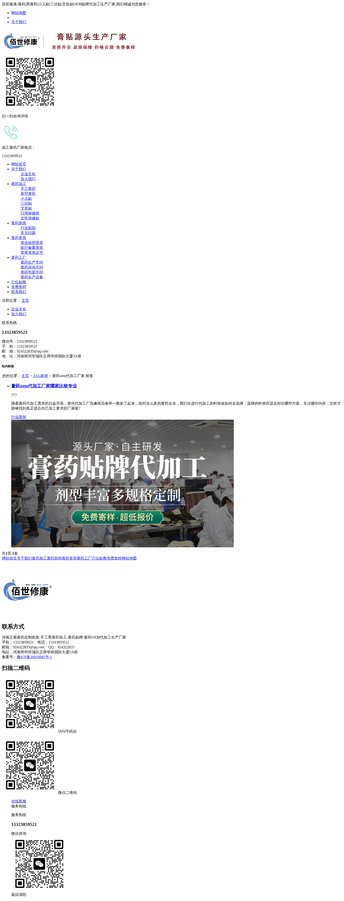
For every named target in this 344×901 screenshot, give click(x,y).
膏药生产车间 (32, 262)
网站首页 (18, 164)
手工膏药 (28, 189)
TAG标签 (40, 376)
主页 (25, 300)
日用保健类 (30, 213)
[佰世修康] (75, 53)
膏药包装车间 (32, 272)
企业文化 (28, 174)
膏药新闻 (18, 223)
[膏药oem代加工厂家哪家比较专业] (176, 483)
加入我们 (28, 179)
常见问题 (28, 233)
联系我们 (18, 292)
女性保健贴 (30, 218)
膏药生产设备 (32, 277)
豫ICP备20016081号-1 (34, 657)
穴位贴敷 (18, 282)
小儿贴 (26, 198)
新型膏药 (28, 194)
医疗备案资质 (32, 248)
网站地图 (18, 13)
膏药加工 (18, 184)
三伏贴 (26, 203)
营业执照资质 (32, 243)
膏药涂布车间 (32, 267)
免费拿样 (18, 287)
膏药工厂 (18, 257)
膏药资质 (18, 238)
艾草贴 (26, 208)
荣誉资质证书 (32, 252)
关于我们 (18, 22)
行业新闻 (28, 228)
